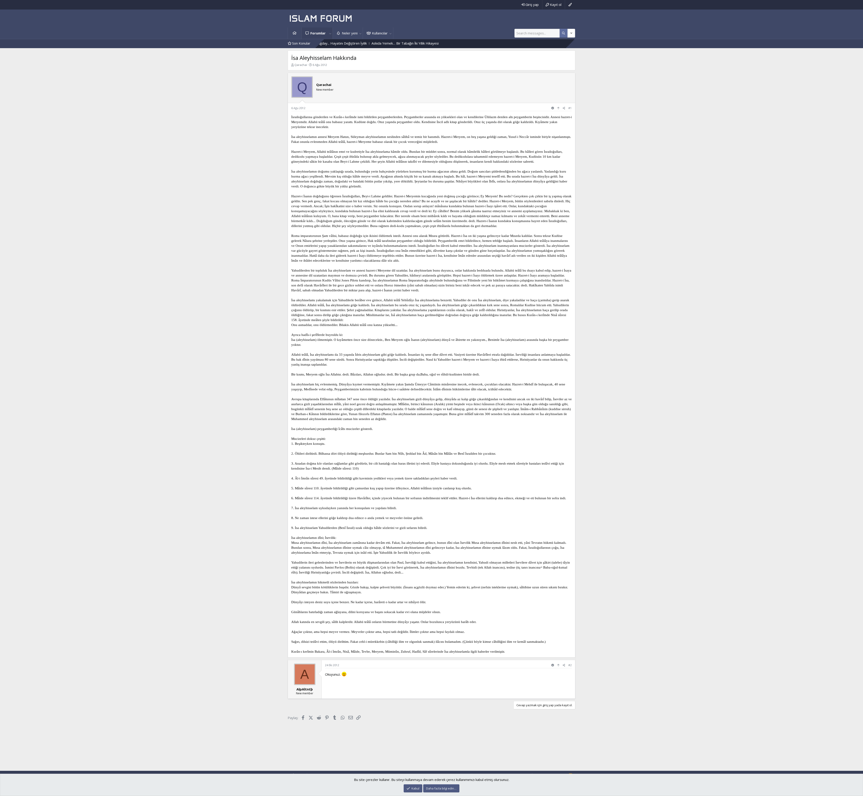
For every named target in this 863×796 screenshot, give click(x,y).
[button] (330, 33)
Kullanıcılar (380, 33)
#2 (570, 665)
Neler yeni (350, 33)
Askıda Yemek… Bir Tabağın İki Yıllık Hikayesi (360, 43)
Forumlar (318, 33)
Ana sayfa (294, 33)
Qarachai (300, 65)
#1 (570, 108)
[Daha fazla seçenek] (563, 33)
